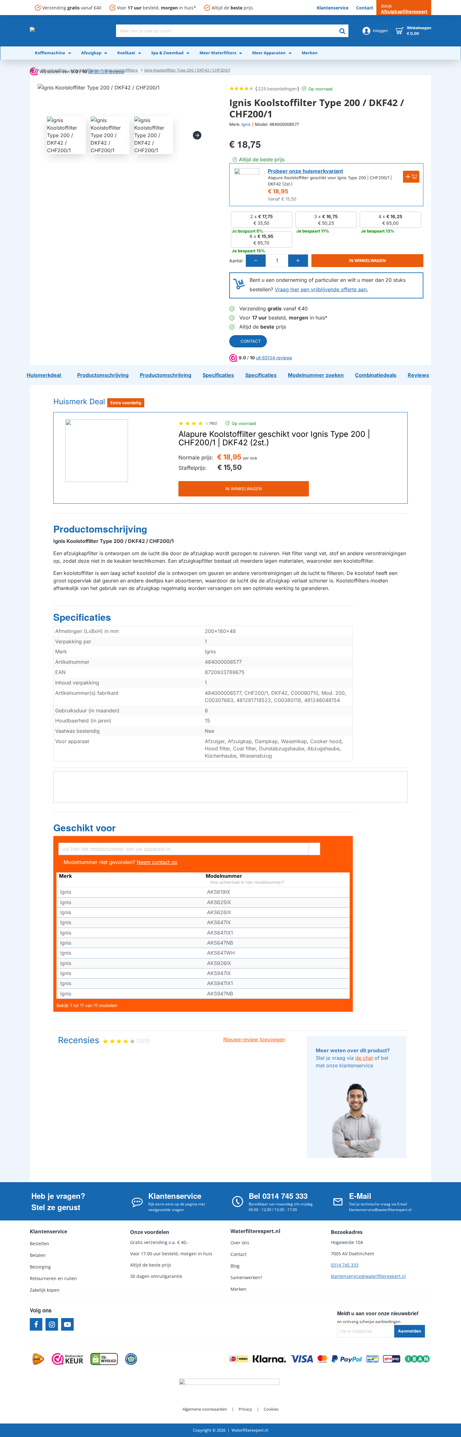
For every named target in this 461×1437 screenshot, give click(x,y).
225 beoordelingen (277, 88)
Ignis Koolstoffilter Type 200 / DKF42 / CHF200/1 (187, 70)
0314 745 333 (344, 1265)
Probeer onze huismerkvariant (305, 171)
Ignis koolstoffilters (121, 70)
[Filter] (314, 848)
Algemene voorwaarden (205, 1409)
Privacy (245, 1409)
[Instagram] (51, 1324)
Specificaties (82, 617)
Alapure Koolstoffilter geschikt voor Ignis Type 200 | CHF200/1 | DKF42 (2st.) (274, 438)
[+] (298, 261)
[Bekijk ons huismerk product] (246, 180)
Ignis (246, 124)
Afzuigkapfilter (54, 70)
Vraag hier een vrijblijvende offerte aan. (321, 289)
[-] (256, 261)
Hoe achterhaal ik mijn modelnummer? (246, 882)
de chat (364, 1058)
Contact (251, 341)
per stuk (250, 458)
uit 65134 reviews (274, 357)
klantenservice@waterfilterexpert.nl (368, 1276)
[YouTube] (67, 1324)
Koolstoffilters (85, 70)
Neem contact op (157, 862)
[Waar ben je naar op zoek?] (342, 30)
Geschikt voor (84, 828)
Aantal (235, 260)
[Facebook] (36, 1324)
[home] (32, 69)
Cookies (271, 1409)
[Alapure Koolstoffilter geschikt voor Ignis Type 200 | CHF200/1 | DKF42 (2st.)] (96, 450)
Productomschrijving (100, 529)
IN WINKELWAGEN (243, 488)
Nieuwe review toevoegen (254, 1039)
